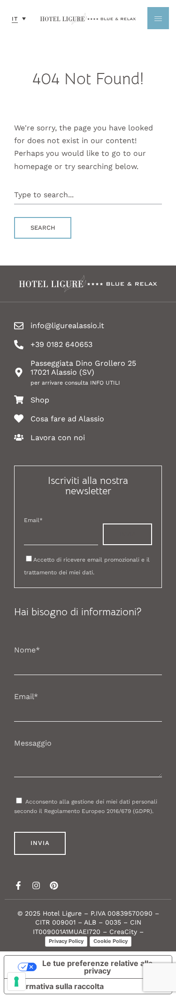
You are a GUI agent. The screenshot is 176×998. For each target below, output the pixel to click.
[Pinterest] (54, 885)
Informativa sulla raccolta (58, 986)
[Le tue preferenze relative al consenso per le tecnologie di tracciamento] (16, 981)
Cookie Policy (110, 941)
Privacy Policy (66, 941)
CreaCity (123, 931)
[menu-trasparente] (158, 18)
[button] (19, 18)
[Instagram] (36, 885)
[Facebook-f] (18, 885)
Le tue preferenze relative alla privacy (97, 966)
